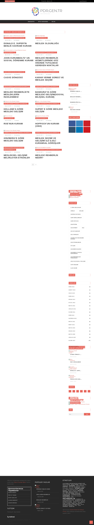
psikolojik (66, 494)
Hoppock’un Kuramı (40, 118)
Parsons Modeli (50, 52)
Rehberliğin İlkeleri (77, 102)
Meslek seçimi (73, 492)
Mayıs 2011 (72, 321)
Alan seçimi (74, 268)
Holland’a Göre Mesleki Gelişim (13, 110)
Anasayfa (31, 21)
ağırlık (73, 210)
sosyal (75, 502)
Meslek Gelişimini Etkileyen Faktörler (14, 147)
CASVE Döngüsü (13, 77)
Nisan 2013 (72, 299)
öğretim (71, 506)
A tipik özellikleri (76, 207)
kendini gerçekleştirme (72, 489)
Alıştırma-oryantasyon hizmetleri (74, 483)
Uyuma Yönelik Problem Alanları (81, 354)
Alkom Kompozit (13, 500)
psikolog (77, 493)
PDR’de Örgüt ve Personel (44, 508)
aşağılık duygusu (76, 214)
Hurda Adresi (12, 492)
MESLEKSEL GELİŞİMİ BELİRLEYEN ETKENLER (17, 156)
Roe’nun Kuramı (8, 118)
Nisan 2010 (72, 331)
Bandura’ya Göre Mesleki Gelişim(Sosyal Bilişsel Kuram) (49, 94)
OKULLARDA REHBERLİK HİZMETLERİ (46, 494)
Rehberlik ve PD (80, 500)
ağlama (81, 210)
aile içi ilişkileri (75, 231)
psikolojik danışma (72, 494)
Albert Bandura (40, 86)
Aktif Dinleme (74, 264)
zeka (73, 503)
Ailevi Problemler (76, 242)
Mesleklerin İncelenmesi (21, 86)
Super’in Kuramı (19, 37)
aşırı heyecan (75, 221)
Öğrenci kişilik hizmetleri (71, 504)
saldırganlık (76, 501)
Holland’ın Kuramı (8, 103)
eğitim (65, 487)
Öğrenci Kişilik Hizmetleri (78, 91)
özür (79, 505)
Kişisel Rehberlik (10, 1)
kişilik (81, 489)
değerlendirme (80, 485)
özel (76, 505)
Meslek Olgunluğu (47, 43)
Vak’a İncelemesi (75, 362)
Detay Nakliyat (12, 497)
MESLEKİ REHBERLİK (42, 500)
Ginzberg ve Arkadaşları (10, 132)
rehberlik (69, 498)
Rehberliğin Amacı (67, 501)
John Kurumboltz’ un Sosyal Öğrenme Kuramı (18, 59)
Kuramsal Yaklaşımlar (50, 86)
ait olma (73, 245)
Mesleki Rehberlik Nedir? (53, 149)
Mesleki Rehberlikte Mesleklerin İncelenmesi (16, 94)
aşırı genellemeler (76, 217)
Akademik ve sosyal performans (76, 253)
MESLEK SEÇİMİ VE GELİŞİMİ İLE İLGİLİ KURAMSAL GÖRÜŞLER (47, 140)
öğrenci (65, 506)
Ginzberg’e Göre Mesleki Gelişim (14, 139)
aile (83, 227)
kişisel (65, 490)
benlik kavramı (66, 484)
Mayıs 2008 (72, 334)
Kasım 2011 (72, 312)
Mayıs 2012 (72, 305)
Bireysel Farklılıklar (79, 191)
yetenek (68, 503)
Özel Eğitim (79, 503)
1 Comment (16, 120)
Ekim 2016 (71, 286)
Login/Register (83, 1)
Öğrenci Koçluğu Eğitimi (20, 482)
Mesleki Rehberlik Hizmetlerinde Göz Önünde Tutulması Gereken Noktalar (47, 62)
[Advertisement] (79, 56)
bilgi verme (75, 484)
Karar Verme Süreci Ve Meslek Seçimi (49, 78)
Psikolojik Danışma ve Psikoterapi (81, 379)
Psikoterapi (66, 497)
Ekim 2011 (71, 315)
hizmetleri (79, 488)
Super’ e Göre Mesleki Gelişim (49, 110)
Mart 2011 (72, 324)
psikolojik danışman (76, 495)
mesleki (75, 490)
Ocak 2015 (72, 293)
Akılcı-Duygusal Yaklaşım (78, 261)
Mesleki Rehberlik (8, 37)
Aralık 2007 (72, 337)
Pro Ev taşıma (12, 495)
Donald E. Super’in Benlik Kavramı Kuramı (18, 44)
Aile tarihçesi (75, 234)
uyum (64, 503)
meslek (70, 490)
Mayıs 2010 (72, 327)
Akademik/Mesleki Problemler (76, 257)
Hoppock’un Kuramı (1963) (47, 125)
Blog (53, 21)
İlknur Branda (12, 502)
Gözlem (83, 487)
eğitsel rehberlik (74, 487)
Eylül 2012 (72, 302)
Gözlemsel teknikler (68, 488)
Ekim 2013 (71, 296)
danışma (72, 485)
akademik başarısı (76, 249)
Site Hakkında (43, 21)
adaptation (74, 224)
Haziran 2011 (73, 318)
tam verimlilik (81, 502)
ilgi (64, 489)
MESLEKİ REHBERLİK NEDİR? (46, 156)
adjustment (74, 227)
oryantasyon (70, 493)
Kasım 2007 (72, 340)
